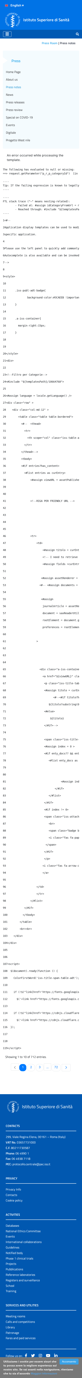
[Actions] (6, 5)
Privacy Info (13, 1189)
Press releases (15, 102)
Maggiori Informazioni (44, 1373)
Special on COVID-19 (19, 117)
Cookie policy (14, 1200)
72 (57, 1067)
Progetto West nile (18, 140)
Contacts (11, 1195)
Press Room (49, 43)
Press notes (13, 87)
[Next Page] (66, 1067)
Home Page (13, 72)
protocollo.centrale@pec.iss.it (31, 1164)
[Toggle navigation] (7, 34)
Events (10, 125)
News (9, 94)
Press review (14, 110)
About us (12, 79)
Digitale (11, 132)
